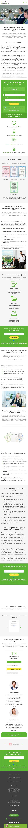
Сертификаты (14, 810)
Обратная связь (14, 815)
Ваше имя (7, 93)
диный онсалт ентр (5, 2)
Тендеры (14, 808)
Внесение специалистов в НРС (14, 791)
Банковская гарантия (14, 805)
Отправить (14, 103)
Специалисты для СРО (14, 792)
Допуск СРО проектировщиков (14, 789)
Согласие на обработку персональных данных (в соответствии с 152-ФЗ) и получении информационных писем (14, 343)
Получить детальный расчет (15, 819)
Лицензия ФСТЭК (14, 801)
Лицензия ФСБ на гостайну (14, 800)
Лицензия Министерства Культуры (14, 802)
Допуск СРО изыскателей (14, 790)
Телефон (7, 97)
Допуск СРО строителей (14, 788)
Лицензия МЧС (14, 798)
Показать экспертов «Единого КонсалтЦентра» (14, 734)
